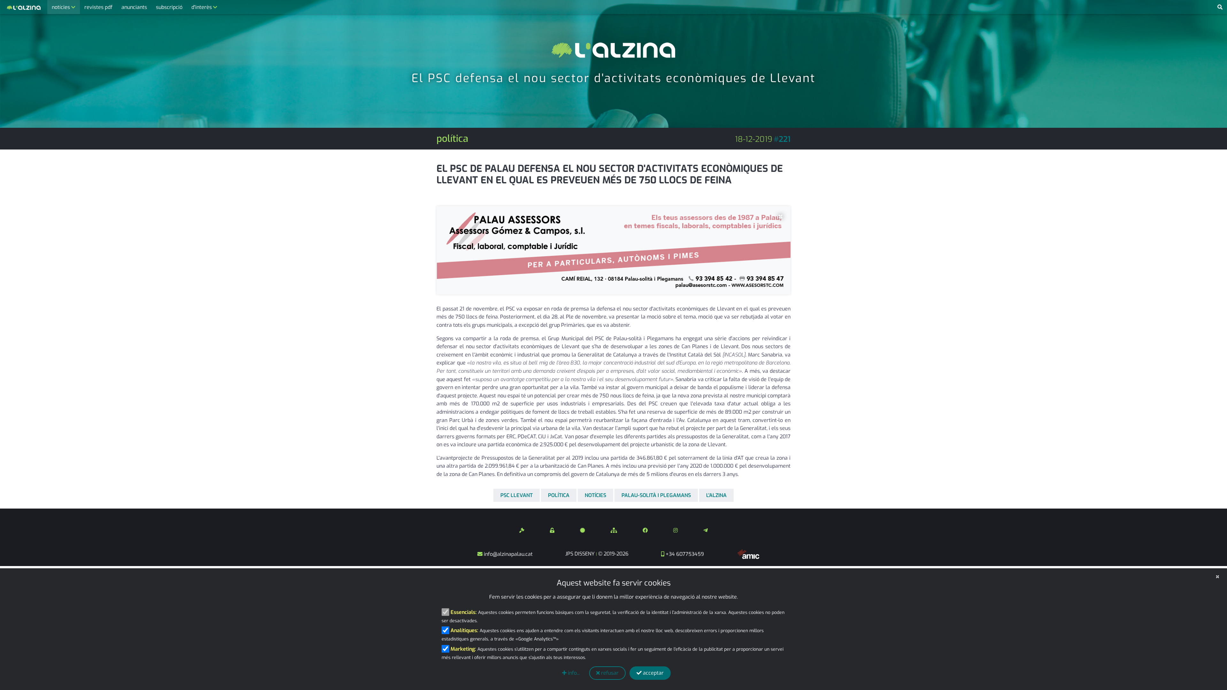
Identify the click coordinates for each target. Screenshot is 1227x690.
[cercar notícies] (1220, 7)
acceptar (653, 673)
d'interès (202, 7)
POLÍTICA (558, 495)
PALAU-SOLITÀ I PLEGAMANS (656, 495)
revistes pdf (98, 7)
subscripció (169, 7)
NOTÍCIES (595, 495)
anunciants (134, 7)
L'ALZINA (716, 495)
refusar (609, 673)
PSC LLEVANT (516, 495)
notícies (61, 7)
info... (573, 673)
